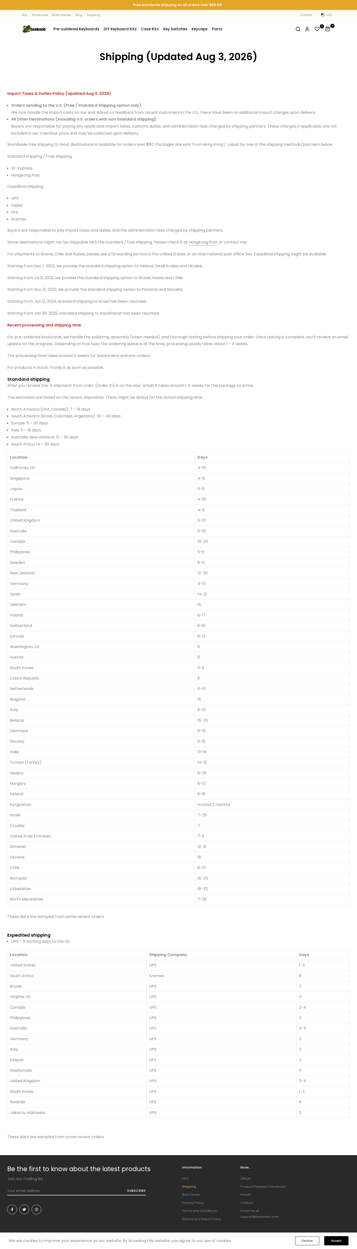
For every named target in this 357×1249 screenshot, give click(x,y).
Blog (79, 15)
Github (245, 1178)
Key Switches (175, 29)
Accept (336, 1241)
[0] (317, 29)
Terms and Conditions (199, 1210)
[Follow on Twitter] (24, 1209)
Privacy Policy (193, 1202)
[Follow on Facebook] (12, 1209)
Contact (306, 15)
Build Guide (191, 1194)
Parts (217, 29)
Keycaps (200, 29)
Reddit (245, 1194)
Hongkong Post (203, 242)
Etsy (25, 15)
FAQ (185, 1178)
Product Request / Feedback (263, 1186)
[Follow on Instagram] (36, 1209)
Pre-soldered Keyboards (76, 29)
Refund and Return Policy (201, 1219)
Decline (307, 1241)
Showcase (40, 15)
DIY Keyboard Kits (120, 29)
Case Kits (150, 29)
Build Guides (61, 15)
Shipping (93, 15)
